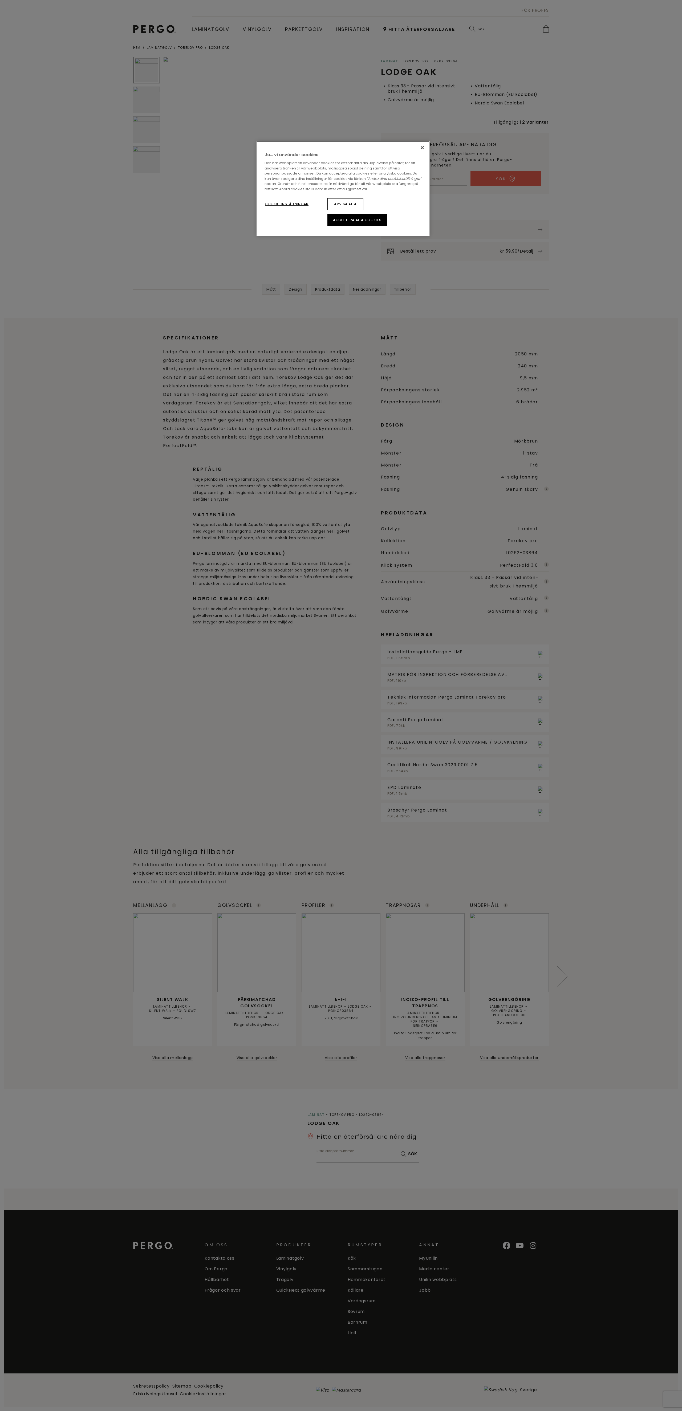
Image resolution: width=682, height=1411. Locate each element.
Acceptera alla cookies (357, 219)
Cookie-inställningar (286, 203)
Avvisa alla (345, 203)
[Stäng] (422, 147)
